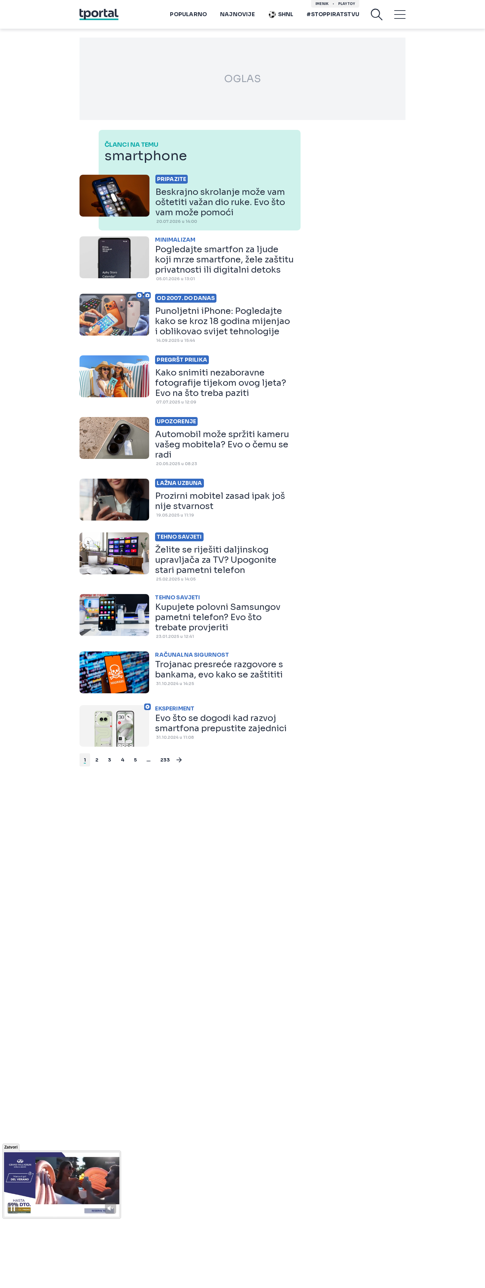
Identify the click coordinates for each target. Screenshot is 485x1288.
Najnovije (237, 14)
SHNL (286, 14)
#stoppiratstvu (333, 14)
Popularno (188, 14)
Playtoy (346, 4)
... (148, 760)
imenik (322, 4)
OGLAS (242, 79)
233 (165, 760)
